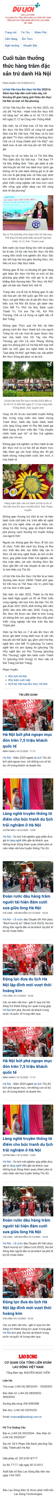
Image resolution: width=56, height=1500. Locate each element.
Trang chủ (11, 32)
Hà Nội (7, 757)
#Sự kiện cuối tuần (19, 680)
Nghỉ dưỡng (12, 45)
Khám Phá (40, 32)
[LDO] (28, 715)
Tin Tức (25, 32)
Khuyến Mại (30, 45)
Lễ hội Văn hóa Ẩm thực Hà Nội (22, 89)
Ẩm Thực (27, 39)
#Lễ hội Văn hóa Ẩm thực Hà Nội (27, 684)
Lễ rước (18, 919)
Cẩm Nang (11, 39)
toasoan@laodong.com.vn (26, 1416)
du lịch (38, 757)
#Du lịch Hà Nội (17, 676)
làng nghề (15, 840)
